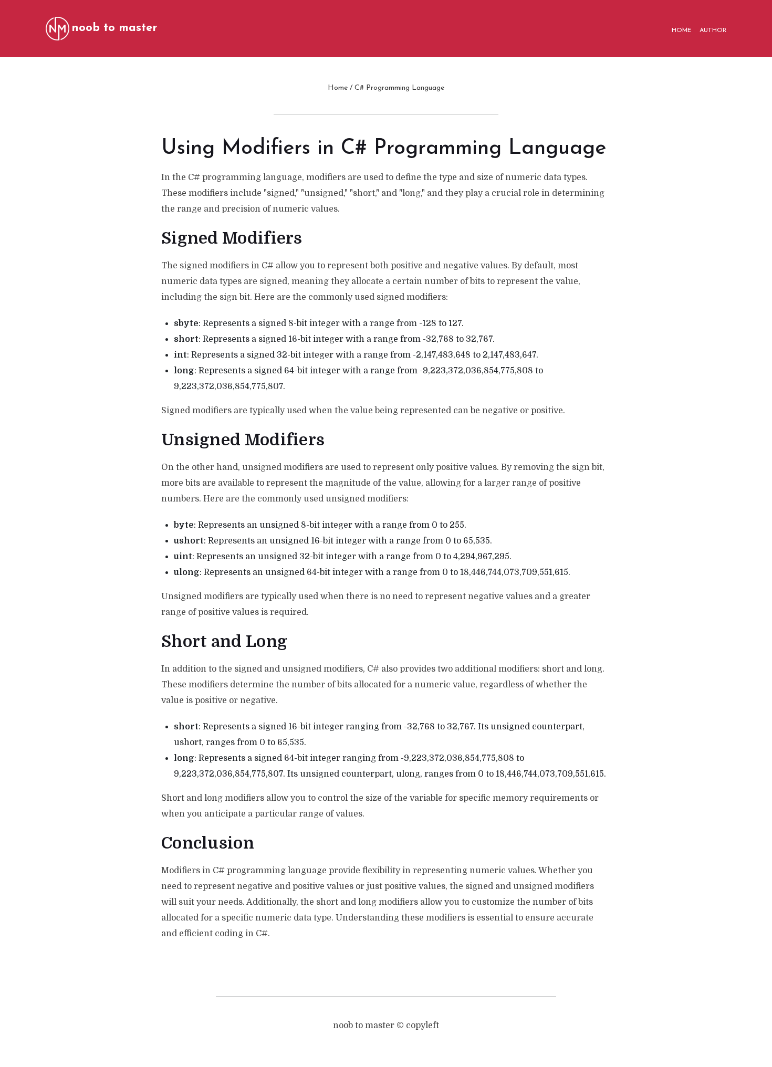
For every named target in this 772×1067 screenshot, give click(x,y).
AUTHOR (713, 30)
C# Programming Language (399, 88)
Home (338, 88)
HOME (681, 30)
